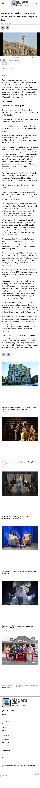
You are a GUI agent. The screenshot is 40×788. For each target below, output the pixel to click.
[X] (2, 757)
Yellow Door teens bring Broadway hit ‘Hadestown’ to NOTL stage (15, 518)
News (3, 718)
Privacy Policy (6, 742)
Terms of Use (6, 746)
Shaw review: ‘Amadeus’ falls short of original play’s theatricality (18, 463)
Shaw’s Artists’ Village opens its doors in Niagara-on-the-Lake (20, 686)
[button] (3, 28)
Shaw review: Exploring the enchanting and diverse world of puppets (17, 627)
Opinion (4, 724)
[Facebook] (2, 754)
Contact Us (5, 739)
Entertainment (6, 721)
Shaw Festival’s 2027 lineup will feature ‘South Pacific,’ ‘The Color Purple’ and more (19, 408)
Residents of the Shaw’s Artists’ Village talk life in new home (20, 572)
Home (4, 714)
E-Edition (5, 730)
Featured (4, 727)
